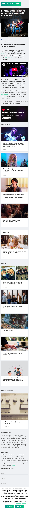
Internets (5, 287)
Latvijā (4, 200)
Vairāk (13, 465)
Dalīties (5, 39)
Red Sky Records (5, 94)
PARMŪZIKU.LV (7, 4)
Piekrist (9, 506)
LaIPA (4, 358)
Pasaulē (4, 149)
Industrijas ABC (6, 426)
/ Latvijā (16, 4)
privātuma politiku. (21, 503)
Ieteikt (11, 39)
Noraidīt (20, 506)
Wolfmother (8, 57)
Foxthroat (3, 53)
